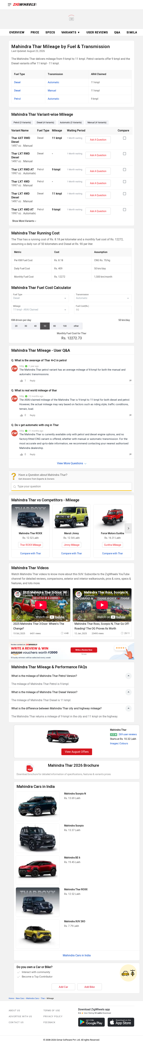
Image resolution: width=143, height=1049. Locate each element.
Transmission (82, 294)
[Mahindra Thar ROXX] (31, 517)
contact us (16, 1022)
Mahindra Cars (32, 998)
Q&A (117, 32)
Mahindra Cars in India (77, 955)
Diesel (17, 82)
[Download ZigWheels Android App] (91, 1022)
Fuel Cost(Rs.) (82, 306)
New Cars (20, 998)
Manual (52, 90)
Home (11, 998)
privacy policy (52, 1016)
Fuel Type (17, 294)
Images (114, 743)
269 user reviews (128, 734)
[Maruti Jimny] (71, 517)
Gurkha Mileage (112, 544)
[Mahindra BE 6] (38, 870)
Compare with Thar (30, 553)
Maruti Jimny (71, 533)
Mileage (16, 306)
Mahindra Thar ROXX (30, 533)
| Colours (123, 743)
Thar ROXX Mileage (30, 544)
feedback (49, 1022)
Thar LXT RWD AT (22, 169)
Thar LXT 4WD (20, 181)
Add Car (63, 987)
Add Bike (89, 987)
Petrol (17, 98)
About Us (14, 1010)
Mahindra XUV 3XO (74, 921)
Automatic (53, 82)
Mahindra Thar (118, 729)
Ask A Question (98, 139)
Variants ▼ (70, 32)
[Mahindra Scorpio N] (38, 806)
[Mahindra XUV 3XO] (38, 934)
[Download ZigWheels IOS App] (121, 1022)
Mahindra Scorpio (74, 825)
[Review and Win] (71, 651)
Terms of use (51, 1010)
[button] (128, 528)
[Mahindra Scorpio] (38, 838)
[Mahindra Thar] (62, 736)
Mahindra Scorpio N (75, 793)
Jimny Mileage (71, 544)
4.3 (112, 734)
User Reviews (97, 32)
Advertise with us (20, 1016)
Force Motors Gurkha (112, 533)
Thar (43, 998)
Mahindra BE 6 (72, 857)
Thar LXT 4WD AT (22, 209)
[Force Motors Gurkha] (112, 517)
